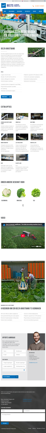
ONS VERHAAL (19, 11)
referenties (27, 11)
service (34, 11)
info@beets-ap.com (18, 0)
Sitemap (34, 428)
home (5, 11)
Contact (40, 11)
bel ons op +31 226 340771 (39, 6)
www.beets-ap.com (27, 401)
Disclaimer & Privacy (41, 428)
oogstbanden (11, 11)
